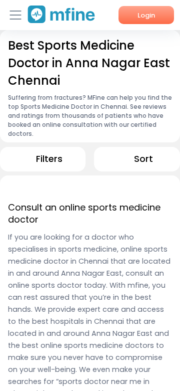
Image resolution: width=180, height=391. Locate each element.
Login (146, 15)
